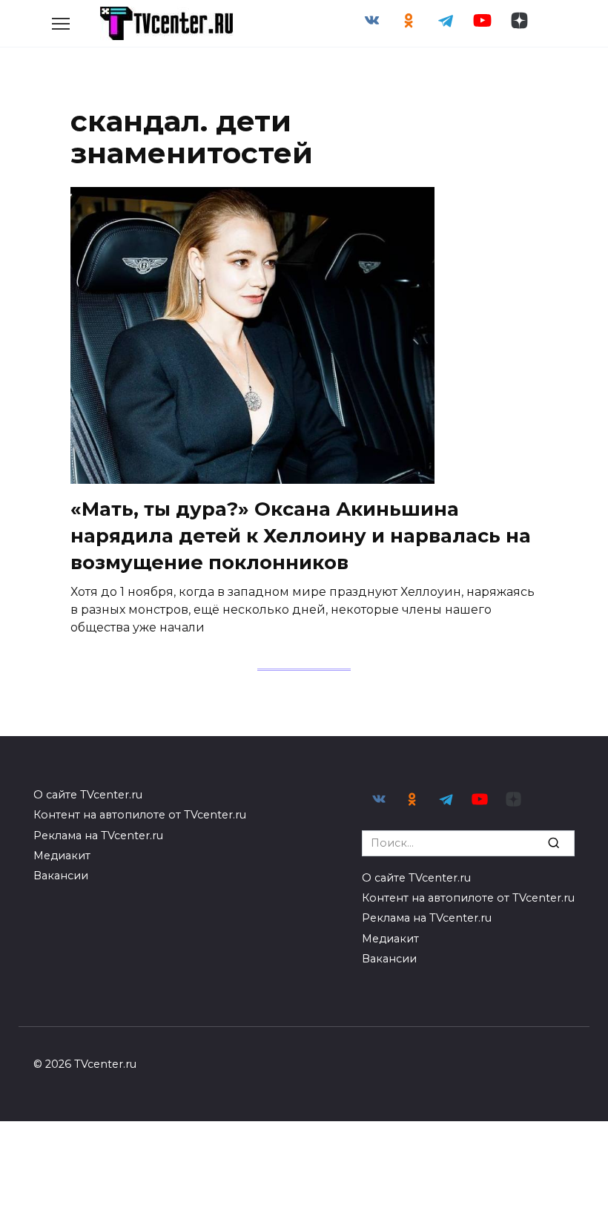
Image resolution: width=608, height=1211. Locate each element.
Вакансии (60, 875)
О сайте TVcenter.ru (87, 794)
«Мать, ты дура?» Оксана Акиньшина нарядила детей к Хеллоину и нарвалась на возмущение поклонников (300, 535)
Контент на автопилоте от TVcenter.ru (139, 814)
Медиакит (61, 855)
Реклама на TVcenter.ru (98, 835)
